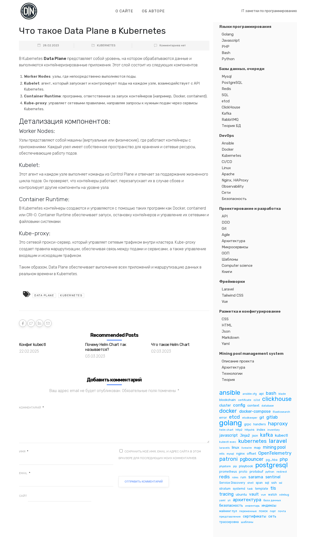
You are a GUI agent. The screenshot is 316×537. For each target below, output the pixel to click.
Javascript (231, 40)
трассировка (229, 522)
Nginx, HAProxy (235, 180)
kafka (266, 435)
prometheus (228, 471)
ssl (280, 482)
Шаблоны (230, 259)
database (267, 405)
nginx (240, 453)
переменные (248, 511)
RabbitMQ (230, 119)
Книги (227, 271)
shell (250, 482)
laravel (278, 441)
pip (235, 466)
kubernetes (71, 295)
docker (228, 410)
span (259, 482)
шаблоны (247, 522)
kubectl (281, 435)
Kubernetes (106, 45)
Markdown (230, 337)
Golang (228, 34)
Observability (233, 186)
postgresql (271, 465)
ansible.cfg (249, 393)
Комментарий (31, 407)
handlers (259, 424)
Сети (226, 192)
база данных (272, 500)
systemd (239, 488)
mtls (221, 453)
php (284, 459)
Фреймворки (232, 281)
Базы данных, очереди (241, 69)
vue (263, 494)
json (255, 435)
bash (271, 393)
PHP (225, 46)
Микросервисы (235, 247)
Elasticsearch (281, 411)
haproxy (278, 423)
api (261, 393)
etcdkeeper (249, 417)
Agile (226, 235)
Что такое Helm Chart (170, 344)
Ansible (228, 143)
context (253, 405)
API (225, 216)
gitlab (272, 417)
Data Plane (44, 295)
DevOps (226, 135)
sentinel (272, 477)
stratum (225, 488)
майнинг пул (228, 511)
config (239, 405)
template (261, 488)
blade (282, 393)
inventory (273, 429)
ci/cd (257, 400)
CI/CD (227, 162)
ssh (274, 482)
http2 (239, 429)
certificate (244, 400)
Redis (226, 89)
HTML (227, 325)
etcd (226, 101)
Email (24, 473)
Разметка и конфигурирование (250, 311)
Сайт (23, 496)
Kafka (226, 113)
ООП (225, 253)
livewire (246, 447)
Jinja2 (245, 435)
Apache (228, 174)
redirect (281, 471)
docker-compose (255, 411)
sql (267, 482)
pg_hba (271, 460)
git (261, 417)
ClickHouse (231, 107)
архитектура (247, 499)
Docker (228, 149)
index (261, 429)
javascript (228, 435)
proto (243, 471)
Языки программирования (245, 26)
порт (273, 511)
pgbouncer (252, 459)
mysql (230, 453)
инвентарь (252, 505)
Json (226, 331)
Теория (228, 379)
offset (251, 453)
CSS (225, 319)
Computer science (237, 265)
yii (229, 500)
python (269, 471)
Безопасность (234, 199)
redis (224, 477)
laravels (224, 447)
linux (235, 447)
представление (230, 516)
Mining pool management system (251, 353)
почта (282, 511)
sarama (255, 476)
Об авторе (153, 11)
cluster (225, 405)
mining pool (274, 447)
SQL (225, 95)
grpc (247, 424)
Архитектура (233, 241)
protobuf (256, 471)
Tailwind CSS (232, 295)
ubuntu (241, 494)
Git (224, 228)
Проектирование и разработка (250, 208)
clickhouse (277, 399)
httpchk (250, 429)
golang (230, 423)
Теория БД (231, 126)
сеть (272, 516)
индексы (269, 505)
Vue (225, 301)
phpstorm (225, 466)
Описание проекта (238, 361)
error (223, 417)
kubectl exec (227, 442)
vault (254, 494)
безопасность (231, 505)
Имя (23, 451)
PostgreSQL (232, 82)
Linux (226, 168)
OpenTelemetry (275, 453)
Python (228, 59)
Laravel (228, 289)
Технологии (232, 373)
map (257, 447)
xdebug (284, 494)
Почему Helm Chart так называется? (105, 347)
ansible (229, 392)
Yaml (226, 343)
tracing (226, 494)
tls (273, 488)
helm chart (226, 429)
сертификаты (254, 516)
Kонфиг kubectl (32, 344)
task (250, 488)
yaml (222, 500)
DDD (226, 222)
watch (272, 494)
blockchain (227, 400)
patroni (228, 459)
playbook (246, 466)
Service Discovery (232, 482)
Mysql (227, 76)
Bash (226, 53)
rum (243, 477)
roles (235, 477)
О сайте (124, 11)
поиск (263, 511)
